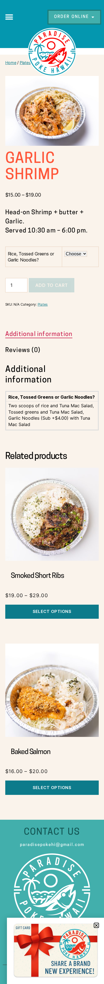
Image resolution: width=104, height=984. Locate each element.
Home (10, 62)
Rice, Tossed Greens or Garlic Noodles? (31, 257)
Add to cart (51, 285)
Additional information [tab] (38, 334)
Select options (52, 611)
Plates (25, 62)
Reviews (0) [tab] (22, 350)
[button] (9, 17)
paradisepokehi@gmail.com (52, 845)
